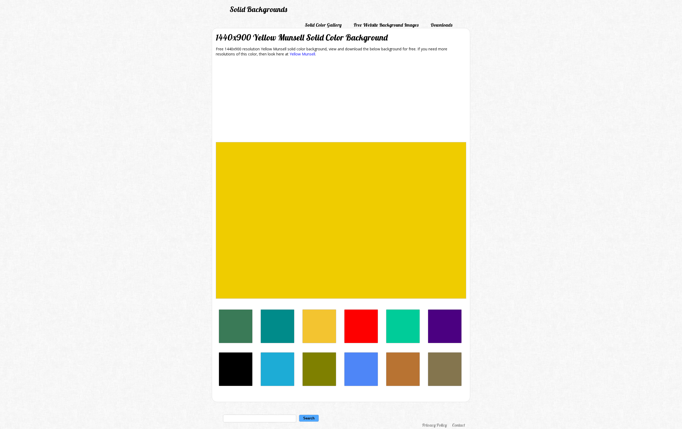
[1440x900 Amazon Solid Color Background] (236, 341)
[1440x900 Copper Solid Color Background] (403, 384)
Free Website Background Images (386, 25)
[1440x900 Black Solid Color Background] (236, 384)
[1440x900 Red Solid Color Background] (361, 341)
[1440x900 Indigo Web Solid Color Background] (445, 341)
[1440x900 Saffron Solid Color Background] (319, 341)
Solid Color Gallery (323, 25)
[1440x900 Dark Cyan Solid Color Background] (277, 341)
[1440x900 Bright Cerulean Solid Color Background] (277, 384)
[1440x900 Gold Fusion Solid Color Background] (445, 384)
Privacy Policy (434, 425)
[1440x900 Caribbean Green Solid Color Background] (403, 341)
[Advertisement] (341, 100)
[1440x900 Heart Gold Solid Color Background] (319, 384)
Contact (458, 425)
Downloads (441, 25)
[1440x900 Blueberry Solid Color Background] (361, 384)
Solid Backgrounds (258, 9)
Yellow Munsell (302, 53)
